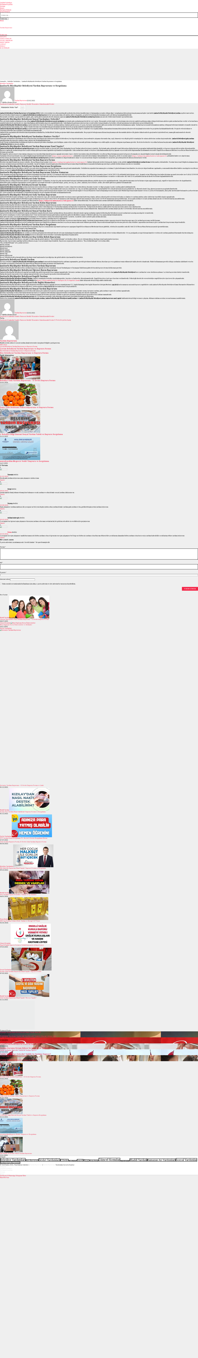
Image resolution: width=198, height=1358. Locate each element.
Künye (2, 8)
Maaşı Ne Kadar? (125, 1161)
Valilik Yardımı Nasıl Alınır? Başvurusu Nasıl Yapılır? (24, 1042)
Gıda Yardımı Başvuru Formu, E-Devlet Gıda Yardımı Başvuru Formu (23, 842)
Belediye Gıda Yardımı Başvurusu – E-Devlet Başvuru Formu (27, 380)
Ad (1, 562)
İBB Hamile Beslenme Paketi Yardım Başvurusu (16, 1153)
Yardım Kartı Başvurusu (10, 1163)
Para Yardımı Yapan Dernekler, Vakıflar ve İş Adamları (18, 894)
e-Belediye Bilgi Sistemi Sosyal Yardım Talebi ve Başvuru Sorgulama (31, 434)
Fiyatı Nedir (94, 1161)
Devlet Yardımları (49, 1160)
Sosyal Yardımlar (6, 40)
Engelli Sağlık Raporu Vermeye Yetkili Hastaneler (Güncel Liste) (22, 945)
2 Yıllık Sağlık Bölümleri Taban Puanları (18, 1060)
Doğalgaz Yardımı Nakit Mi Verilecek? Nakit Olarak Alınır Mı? (28, 1036)
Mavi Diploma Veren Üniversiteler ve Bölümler (16, 625)
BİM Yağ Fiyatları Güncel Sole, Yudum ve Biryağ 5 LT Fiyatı (20, 921)
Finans (86, 1160)
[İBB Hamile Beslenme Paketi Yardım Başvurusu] (11, 1151)
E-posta (3, 572)
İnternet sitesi (5, 579)
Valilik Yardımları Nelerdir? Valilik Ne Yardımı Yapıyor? (25, 1054)
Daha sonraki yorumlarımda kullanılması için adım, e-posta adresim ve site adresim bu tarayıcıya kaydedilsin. (39, 584)
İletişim (2, 6)
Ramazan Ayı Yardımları (161, 1160)
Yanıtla (2, 480)
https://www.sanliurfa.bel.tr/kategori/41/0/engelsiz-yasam (58, 280)
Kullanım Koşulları (6, 4)
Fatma (10, 532)
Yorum (3, 547)
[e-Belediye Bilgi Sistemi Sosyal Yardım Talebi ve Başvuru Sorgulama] (20, 432)
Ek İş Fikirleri (4, 48)
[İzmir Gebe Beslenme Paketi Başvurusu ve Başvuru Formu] (20, 405)
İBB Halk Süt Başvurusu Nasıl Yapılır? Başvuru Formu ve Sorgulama (23, 868)
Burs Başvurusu (32, 1160)
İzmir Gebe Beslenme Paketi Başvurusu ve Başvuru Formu (26, 407)
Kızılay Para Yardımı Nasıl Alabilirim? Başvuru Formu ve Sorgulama (23, 812)
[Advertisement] (99, 64)
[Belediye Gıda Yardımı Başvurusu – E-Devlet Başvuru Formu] (20, 378)
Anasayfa (3, 1)
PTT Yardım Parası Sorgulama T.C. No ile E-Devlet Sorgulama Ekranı (23, 838)
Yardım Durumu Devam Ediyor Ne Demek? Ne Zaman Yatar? (27, 1048)
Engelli (2, 46)
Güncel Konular (5, 39)
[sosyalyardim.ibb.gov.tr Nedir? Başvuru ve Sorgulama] (20, 459)
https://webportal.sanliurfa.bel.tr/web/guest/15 (149, 156)
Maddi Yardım (4, 42)
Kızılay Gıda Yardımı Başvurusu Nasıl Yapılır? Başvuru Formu (20, 971)
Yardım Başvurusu (21, 100)
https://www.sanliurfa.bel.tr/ (62, 156)
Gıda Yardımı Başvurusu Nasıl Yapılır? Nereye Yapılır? (18, 998)
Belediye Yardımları (14, 81)
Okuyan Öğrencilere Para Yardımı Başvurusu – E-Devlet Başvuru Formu (24, 619)
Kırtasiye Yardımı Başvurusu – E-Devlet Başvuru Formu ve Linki (22, 785)
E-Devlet (3, 44)
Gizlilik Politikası (6, 3)
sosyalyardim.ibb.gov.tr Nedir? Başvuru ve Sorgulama (24, 461)
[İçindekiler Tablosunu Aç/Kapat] (21, 108)
